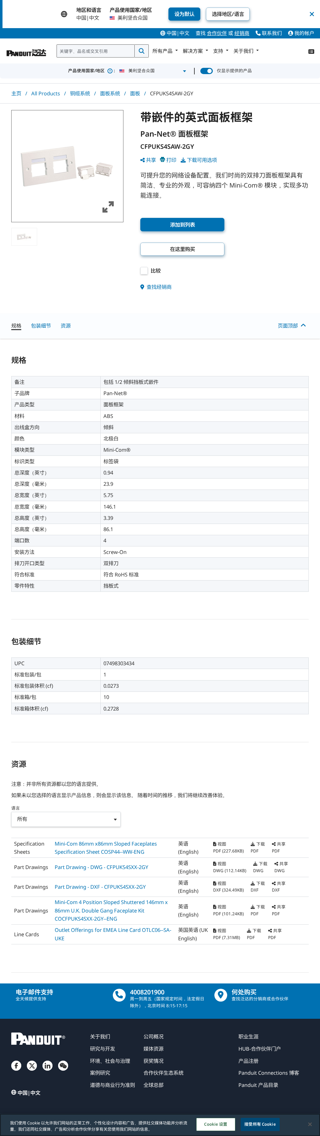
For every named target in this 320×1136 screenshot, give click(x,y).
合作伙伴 (217, 33)
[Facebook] (16, 1071)
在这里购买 (182, 249)
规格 (16, 325)
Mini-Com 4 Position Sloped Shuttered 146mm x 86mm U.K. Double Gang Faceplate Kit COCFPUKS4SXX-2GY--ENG (111, 910)
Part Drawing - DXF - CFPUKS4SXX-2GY (100, 886)
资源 (66, 325)
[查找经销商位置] (220, 995)
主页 (16, 93)
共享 (151, 159)
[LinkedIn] (47, 1071)
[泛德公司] (27, 50)
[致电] (119, 995)
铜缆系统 (80, 93)
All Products (45, 93)
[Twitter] (32, 1071)
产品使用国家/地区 (91, 70)
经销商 (241, 33)
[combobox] (95, 51)
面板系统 (110, 93)
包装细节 (41, 325)
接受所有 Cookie (260, 1124)
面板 (135, 93)
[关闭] (310, 1124)
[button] (67, 166)
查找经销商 (158, 286)
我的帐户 (303, 33)
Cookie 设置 (215, 1124)
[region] (160, 1125)
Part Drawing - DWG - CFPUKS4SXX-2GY (101, 867)
